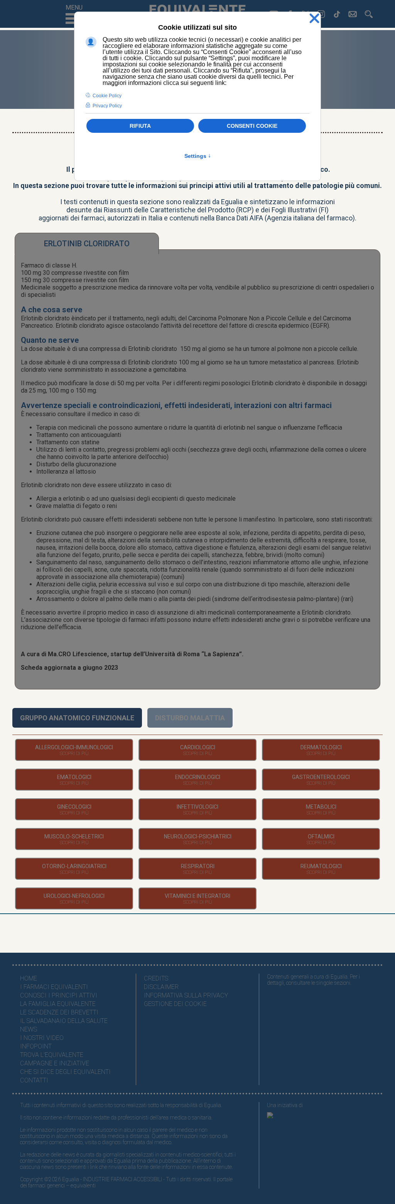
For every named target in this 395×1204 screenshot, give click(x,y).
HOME (28, 978)
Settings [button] (197, 156)
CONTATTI (34, 1080)
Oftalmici (321, 836)
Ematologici (74, 777)
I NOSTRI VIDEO (42, 1037)
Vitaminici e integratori (197, 896)
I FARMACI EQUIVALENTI (54, 987)
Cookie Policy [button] (107, 95)
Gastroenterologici (321, 777)
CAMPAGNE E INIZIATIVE (54, 1063)
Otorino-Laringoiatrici (74, 866)
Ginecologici (74, 807)
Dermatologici (321, 747)
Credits (156, 978)
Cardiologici (197, 747)
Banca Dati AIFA (239, 218)
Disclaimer (161, 987)
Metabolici (321, 807)
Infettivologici (197, 807)
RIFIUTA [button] (140, 126)
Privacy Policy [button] (107, 105)
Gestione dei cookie (175, 1004)
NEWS (28, 1029)
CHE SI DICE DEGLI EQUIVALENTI (65, 1071)
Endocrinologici (197, 777)
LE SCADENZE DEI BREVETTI (59, 1012)
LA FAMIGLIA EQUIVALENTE (58, 1004)
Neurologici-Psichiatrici (197, 836)
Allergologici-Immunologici (74, 747)
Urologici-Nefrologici (74, 896)
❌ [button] (314, 18)
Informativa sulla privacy (186, 995)
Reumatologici (321, 866)
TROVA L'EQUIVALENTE (51, 1054)
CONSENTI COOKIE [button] (252, 126)
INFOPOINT (36, 1046)
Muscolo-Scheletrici (74, 836)
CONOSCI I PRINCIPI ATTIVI (58, 995)
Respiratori (197, 866)
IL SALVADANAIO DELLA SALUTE (64, 1021)
